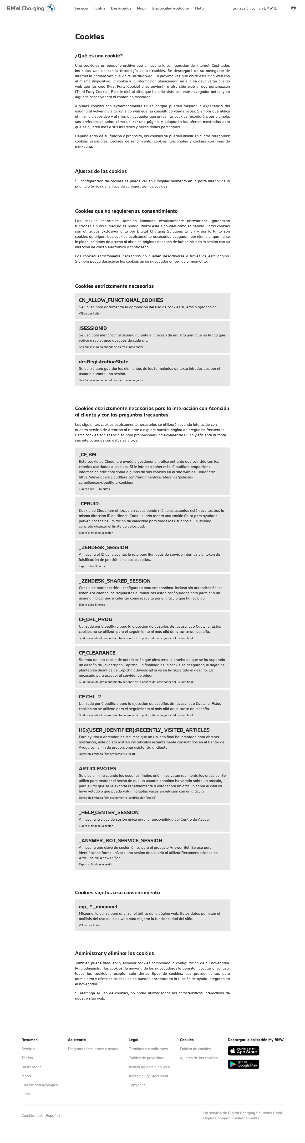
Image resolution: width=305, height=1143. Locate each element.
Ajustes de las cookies (199, 1057)
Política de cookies (195, 1048)
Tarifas (27, 1057)
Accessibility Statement (148, 1075)
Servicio (28, 1048)
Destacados (31, 1066)
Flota (25, 1094)
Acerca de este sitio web (149, 1066)
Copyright (137, 1084)
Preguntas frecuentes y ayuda (93, 1048)
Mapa (26, 1075)
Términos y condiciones (148, 1048)
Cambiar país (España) (40, 1115)
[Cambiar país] (293, 8)
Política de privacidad (146, 1057)
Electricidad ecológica (39, 1084)
